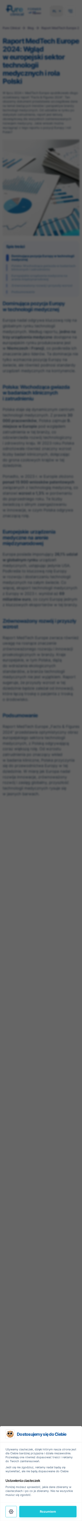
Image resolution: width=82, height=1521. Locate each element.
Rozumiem (48, 1511)
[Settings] (11, 1511)
